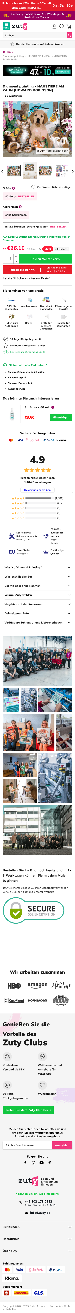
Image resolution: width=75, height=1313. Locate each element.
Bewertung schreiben (37, 490)
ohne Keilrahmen (16, 214)
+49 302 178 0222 (38, 1201)
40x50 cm (20, 196)
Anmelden (62, 1145)
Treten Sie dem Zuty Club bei (26, 1110)
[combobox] (35, 35)
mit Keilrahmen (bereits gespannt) (36, 226)
